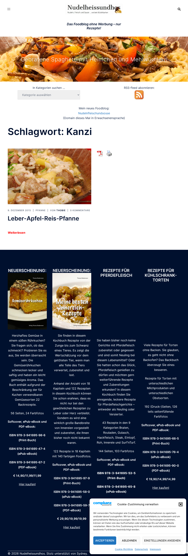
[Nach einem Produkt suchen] (179, 9)
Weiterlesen (16, 232)
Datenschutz (141, 549)
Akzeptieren (104, 540)
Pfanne (41, 210)
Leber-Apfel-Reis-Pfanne (43, 218)
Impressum (155, 549)
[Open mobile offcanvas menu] (8, 9)
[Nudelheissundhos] (94, 9)
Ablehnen (129, 540)
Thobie (61, 210)
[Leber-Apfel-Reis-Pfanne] (49, 176)
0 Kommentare (80, 210)
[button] (180, 504)
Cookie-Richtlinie (124, 549)
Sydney (82, 553)
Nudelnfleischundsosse (94, 113)
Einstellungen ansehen (162, 540)
